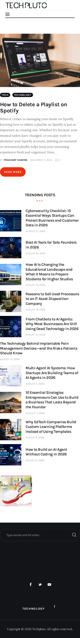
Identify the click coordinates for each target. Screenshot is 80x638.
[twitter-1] (40, 584)
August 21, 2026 (35, 231)
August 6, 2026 (35, 460)
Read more (13, 171)
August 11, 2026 (35, 383)
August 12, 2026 (10, 359)
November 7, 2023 (41, 159)
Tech (5, 94)
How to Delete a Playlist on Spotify (33, 107)
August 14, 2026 (35, 334)
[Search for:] (40, 535)
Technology (22, 94)
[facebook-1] (30, 584)
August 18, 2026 (35, 253)
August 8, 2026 (35, 437)
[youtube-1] (49, 584)
